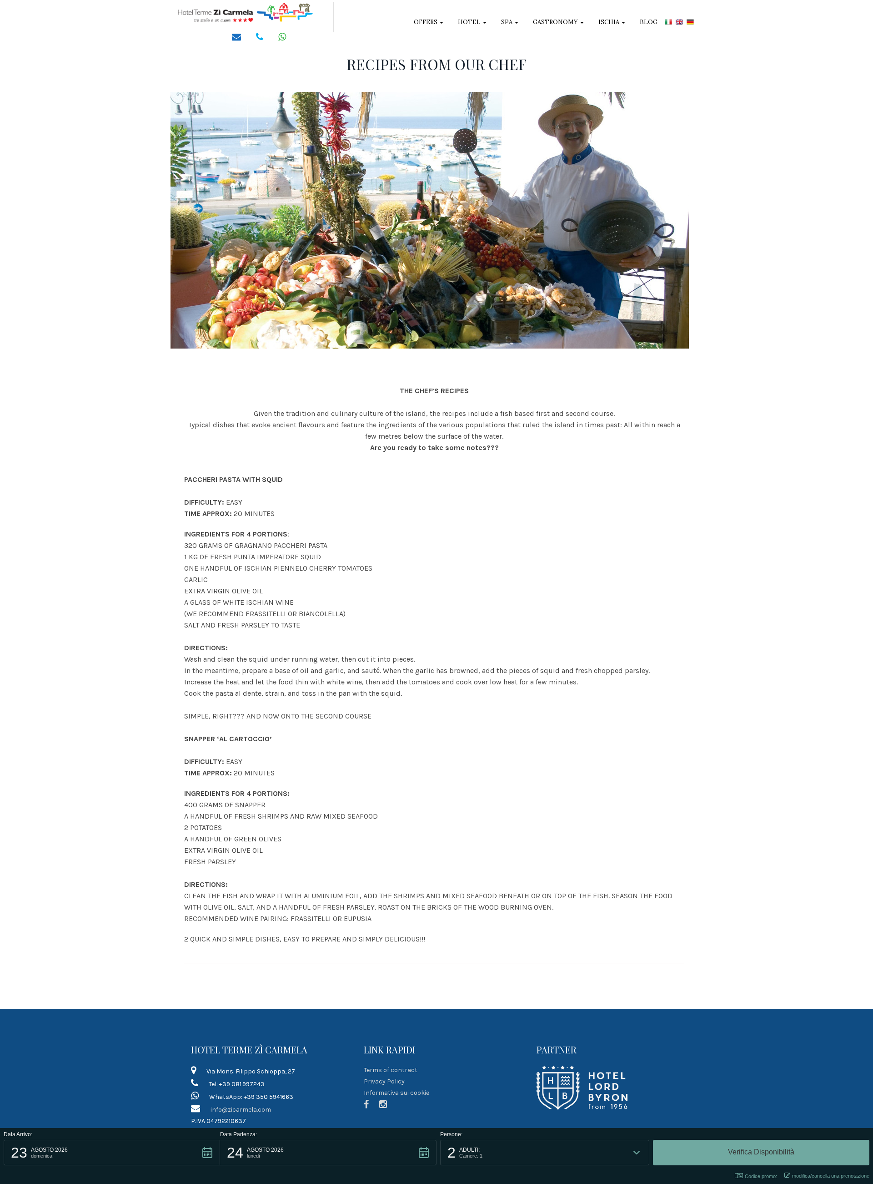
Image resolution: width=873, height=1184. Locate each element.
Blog (648, 22)
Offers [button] (426, 22)
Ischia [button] (609, 22)
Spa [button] (507, 22)
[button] (112, 1152)
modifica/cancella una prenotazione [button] (830, 1176)
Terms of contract (390, 1070)
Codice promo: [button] (761, 1176)
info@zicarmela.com (241, 1109)
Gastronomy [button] (556, 22)
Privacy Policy (384, 1081)
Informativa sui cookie (396, 1093)
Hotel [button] (470, 22)
